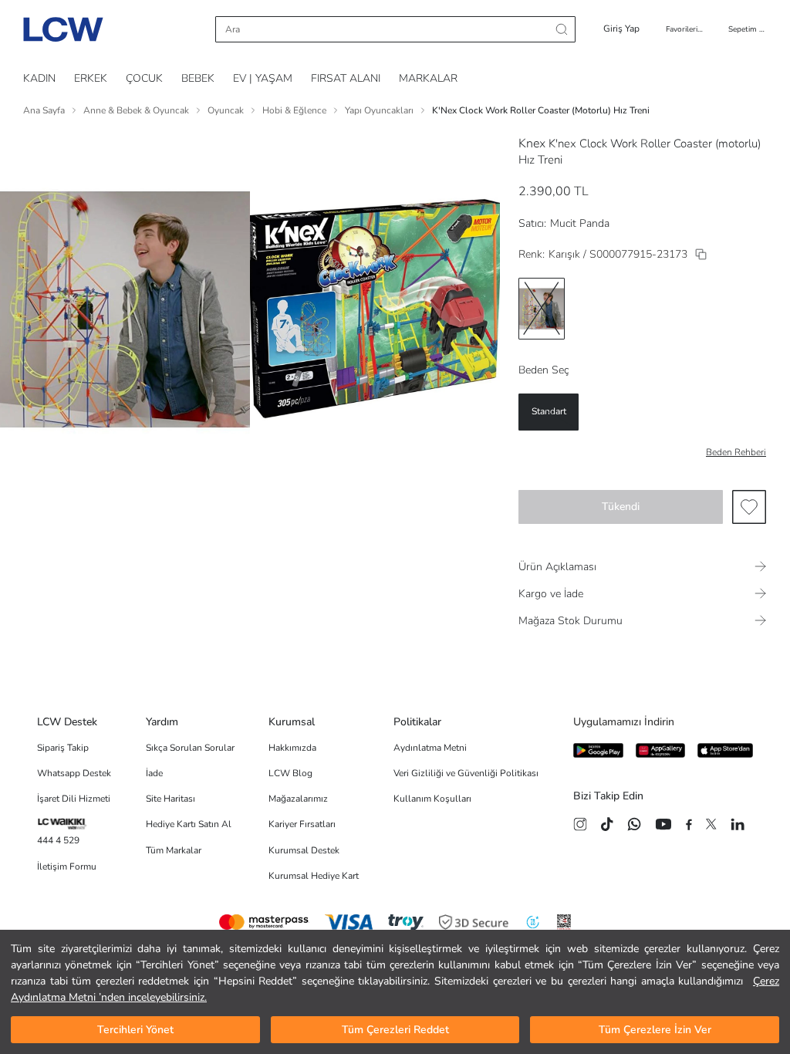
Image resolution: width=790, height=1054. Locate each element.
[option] (541, 309)
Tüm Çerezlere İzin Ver (655, 1029)
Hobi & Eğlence (294, 110)
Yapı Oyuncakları (379, 110)
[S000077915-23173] (701, 254)
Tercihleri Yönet (135, 1029)
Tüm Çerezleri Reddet (395, 1029)
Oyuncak (226, 110)
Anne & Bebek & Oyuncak (136, 110)
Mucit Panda (579, 223)
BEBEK (197, 78)
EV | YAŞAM (262, 78)
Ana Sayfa (44, 110)
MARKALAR (428, 78)
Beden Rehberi (736, 452)
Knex (531, 143)
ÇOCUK (144, 78)
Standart (549, 411)
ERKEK (90, 78)
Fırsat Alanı (345, 78)
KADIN (39, 78)
